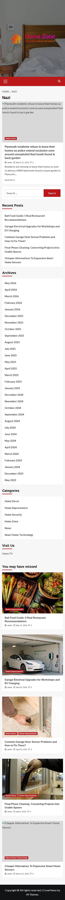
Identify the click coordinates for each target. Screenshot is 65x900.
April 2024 (11, 447)
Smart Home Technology (19, 534)
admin (9, 162)
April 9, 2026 (21, 812)
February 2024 (13, 460)
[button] (5, 81)
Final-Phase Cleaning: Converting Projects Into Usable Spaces (32, 249)
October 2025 (13, 329)
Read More (10, 180)
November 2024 (14, 401)
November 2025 (14, 322)
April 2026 (11, 289)
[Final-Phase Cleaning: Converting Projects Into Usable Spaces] (32, 779)
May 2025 (10, 361)
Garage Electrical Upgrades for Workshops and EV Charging (32, 228)
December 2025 (14, 315)
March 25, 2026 (22, 874)
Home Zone (11, 138)
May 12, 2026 (21, 625)
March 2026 (12, 296)
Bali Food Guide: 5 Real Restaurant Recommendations (25, 217)
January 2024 (12, 466)
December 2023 (14, 473)
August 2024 (12, 420)
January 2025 (12, 388)
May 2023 (10, 480)
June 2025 (11, 355)
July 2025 (10, 348)
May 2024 (10, 440)
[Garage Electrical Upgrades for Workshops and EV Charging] (32, 654)
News (8, 528)
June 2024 (11, 434)
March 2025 (12, 375)
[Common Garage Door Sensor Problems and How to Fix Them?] (32, 717)
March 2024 (12, 453)
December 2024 (14, 394)
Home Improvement (16, 507)
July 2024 (10, 427)
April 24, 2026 (21, 687)
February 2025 (13, 381)
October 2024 (13, 407)
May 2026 (10, 283)
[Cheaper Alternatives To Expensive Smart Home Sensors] (32, 841)
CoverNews (50, 890)
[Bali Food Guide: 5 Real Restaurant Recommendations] (32, 592)
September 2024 (14, 414)
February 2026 (13, 302)
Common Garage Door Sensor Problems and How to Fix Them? (30, 238)
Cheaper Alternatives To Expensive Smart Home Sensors (29, 260)
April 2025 (11, 368)
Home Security (13, 514)
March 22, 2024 (22, 162)
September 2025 (14, 335)
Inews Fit (7, 553)
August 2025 (12, 342)
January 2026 (12, 309)
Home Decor (12, 501)
